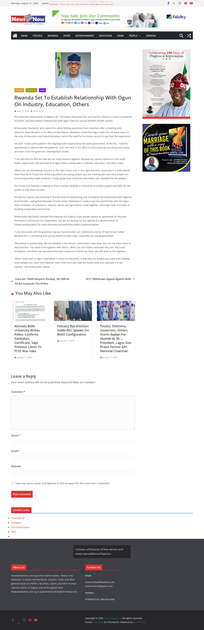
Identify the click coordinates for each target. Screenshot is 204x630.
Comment (18, 392)
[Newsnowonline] (15, 36)
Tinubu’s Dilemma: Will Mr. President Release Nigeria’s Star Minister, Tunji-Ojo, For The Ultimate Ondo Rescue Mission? (82, 5)
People (133, 35)
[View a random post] (189, 36)
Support (16, 522)
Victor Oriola (38, 111)
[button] (139, 35)
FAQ (13, 532)
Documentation (20, 527)
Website (16, 466)
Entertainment (85, 35)
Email (15, 451)
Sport (66, 35)
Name (16, 435)
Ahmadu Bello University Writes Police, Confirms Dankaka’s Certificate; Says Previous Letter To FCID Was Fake (27, 338)
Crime (120, 35)
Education (105, 35)
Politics (38, 35)
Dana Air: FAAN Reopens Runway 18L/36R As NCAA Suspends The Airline (42, 281)
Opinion (151, 35)
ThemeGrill (17, 518)
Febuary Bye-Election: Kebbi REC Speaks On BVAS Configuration (73, 330)
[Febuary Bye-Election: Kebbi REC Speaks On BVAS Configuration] (73, 303)
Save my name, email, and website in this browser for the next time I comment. (62, 483)
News (24, 35)
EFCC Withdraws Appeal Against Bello (108, 279)
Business (53, 35)
